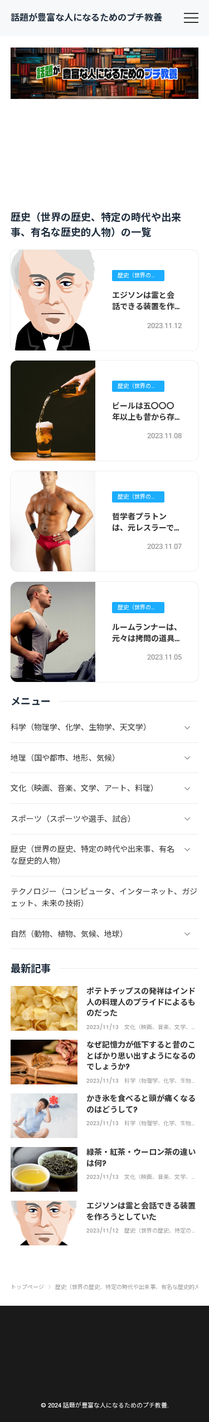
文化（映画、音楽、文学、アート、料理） (160, 1027)
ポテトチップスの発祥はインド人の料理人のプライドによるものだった (141, 1001)
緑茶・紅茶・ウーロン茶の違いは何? (141, 1157)
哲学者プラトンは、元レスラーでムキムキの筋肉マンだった (147, 533)
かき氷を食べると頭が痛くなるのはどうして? (141, 1104)
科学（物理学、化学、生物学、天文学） (157, 1081)
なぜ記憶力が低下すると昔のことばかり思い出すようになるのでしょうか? (141, 1055)
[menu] (191, 18)
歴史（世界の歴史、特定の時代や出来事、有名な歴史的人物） (137, 276)
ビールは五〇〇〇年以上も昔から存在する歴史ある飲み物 (143, 422)
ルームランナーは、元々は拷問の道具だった (147, 638)
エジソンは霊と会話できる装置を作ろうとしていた (143, 306)
